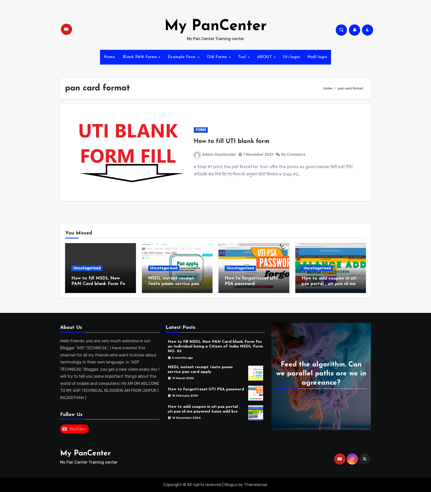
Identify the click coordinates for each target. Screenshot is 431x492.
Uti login (291, 57)
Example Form (182, 57)
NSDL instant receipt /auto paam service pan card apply (173, 283)
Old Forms (217, 57)
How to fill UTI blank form (231, 141)
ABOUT (265, 57)
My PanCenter (215, 26)
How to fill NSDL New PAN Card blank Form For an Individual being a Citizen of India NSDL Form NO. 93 (215, 346)
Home (109, 57)
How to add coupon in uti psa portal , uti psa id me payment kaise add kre (329, 283)
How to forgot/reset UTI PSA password (206, 389)
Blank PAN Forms (140, 57)
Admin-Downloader (219, 154)
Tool (242, 57)
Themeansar (255, 484)
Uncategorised (87, 268)
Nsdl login (317, 57)
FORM (201, 130)
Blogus (230, 484)
